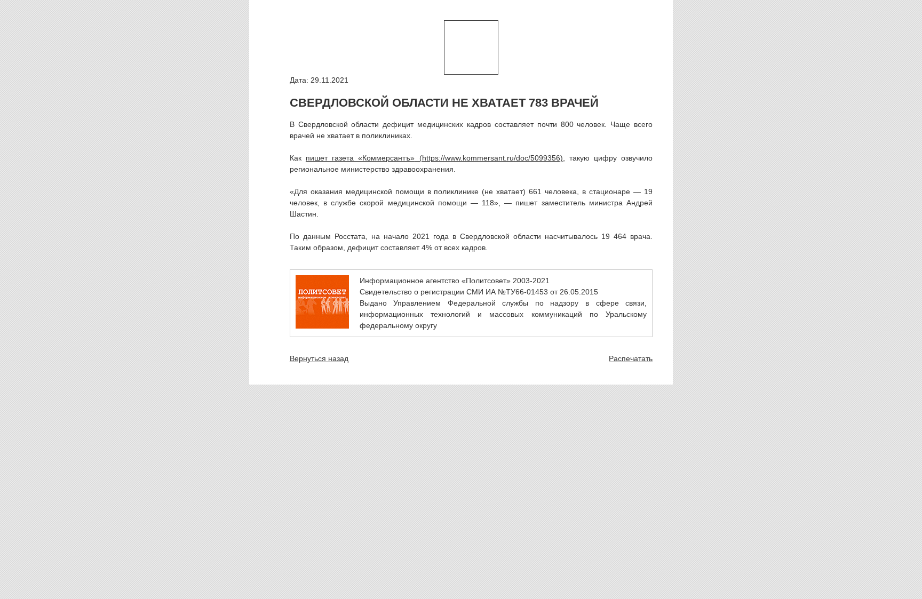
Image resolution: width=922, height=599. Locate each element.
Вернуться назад (319, 358)
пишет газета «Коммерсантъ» (360, 158)
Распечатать (631, 358)
